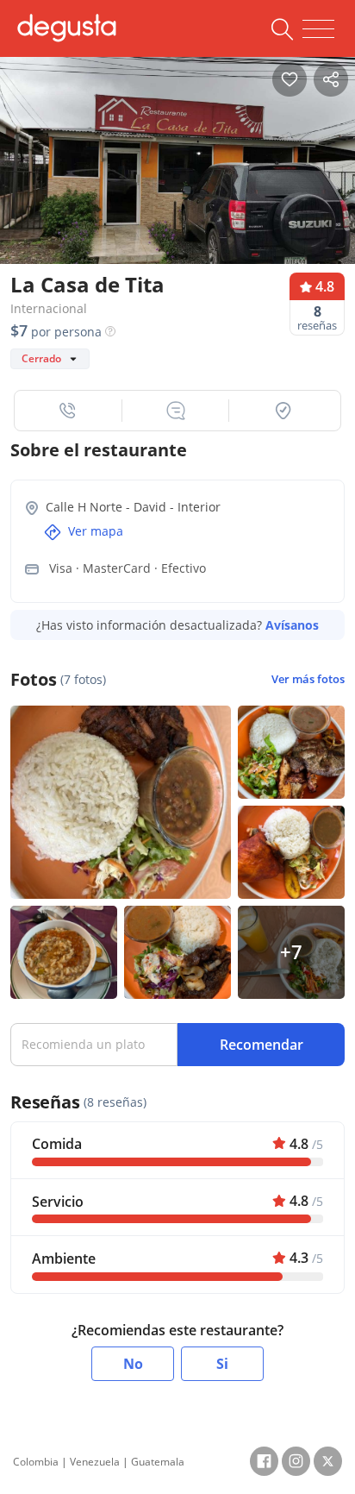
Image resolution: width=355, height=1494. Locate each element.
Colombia (36, 1461)
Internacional (48, 308)
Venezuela (95, 1461)
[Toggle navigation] (318, 29)
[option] (177, 173)
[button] (68, 410)
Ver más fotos (308, 679)
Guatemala (157, 1461)
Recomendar (261, 1044)
